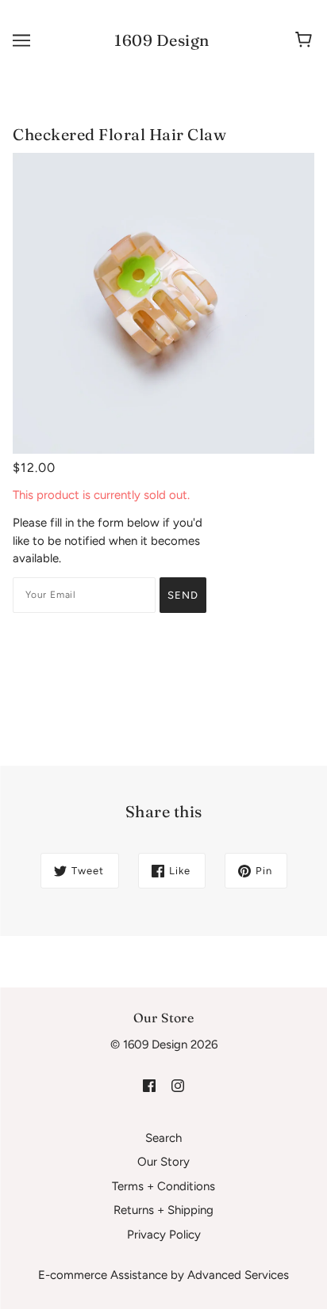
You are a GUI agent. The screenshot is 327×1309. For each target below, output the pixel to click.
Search (163, 1138)
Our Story (163, 1162)
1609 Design (162, 40)
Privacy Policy (164, 1234)
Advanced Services (238, 1275)
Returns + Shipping (163, 1210)
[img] (149, 1085)
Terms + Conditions (163, 1186)
